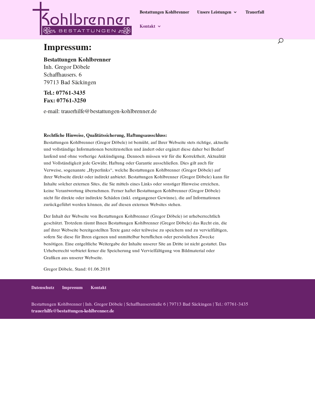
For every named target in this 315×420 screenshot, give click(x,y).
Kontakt (147, 26)
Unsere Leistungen (214, 12)
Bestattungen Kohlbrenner (164, 12)
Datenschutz (42, 287)
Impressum (72, 287)
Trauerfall (254, 12)
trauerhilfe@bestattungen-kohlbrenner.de (72, 310)
